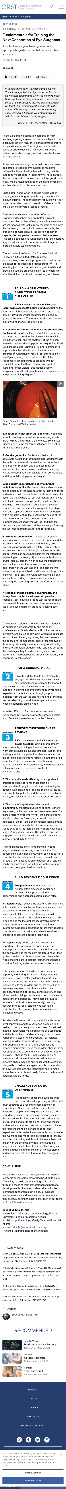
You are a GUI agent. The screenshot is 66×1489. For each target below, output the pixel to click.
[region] (33, 1468)
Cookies (33, 1407)
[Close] (61, 1454)
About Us (33, 1416)
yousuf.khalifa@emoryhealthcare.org (25, 1227)
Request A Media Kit (33, 1425)
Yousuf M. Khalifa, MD (25, 1314)
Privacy (33, 1389)
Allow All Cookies (33, 1480)
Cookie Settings (33, 1472)
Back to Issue (9, 23)
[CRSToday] (22, 6)
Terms (33, 1398)
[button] (12, 1248)
